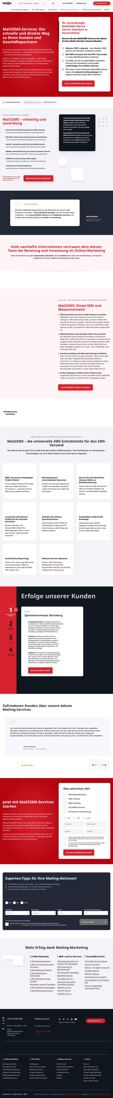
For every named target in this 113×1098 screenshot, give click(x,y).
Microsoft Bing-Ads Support (38, 1078)
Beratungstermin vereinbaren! (38, 178)
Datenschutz (17, 1094)
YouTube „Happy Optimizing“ (92, 1075)
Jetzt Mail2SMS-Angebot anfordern (75, 387)
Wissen (36, 3)
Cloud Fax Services (92, 965)
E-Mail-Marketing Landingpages (42, 988)
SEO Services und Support (38, 1067)
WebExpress (59, 570)
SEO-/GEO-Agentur (38, 9)
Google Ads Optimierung (37, 1075)
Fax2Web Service (64, 994)
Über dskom (28, 3)
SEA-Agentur (52, 9)
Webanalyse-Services (36, 1069)
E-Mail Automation (62, 1069)
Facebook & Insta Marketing (11, 1072)
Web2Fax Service (64, 988)
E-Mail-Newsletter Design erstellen (40, 980)
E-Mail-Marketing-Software (41, 970)
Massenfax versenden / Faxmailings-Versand (66, 983)
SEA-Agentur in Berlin (9, 1067)
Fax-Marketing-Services (10, 1078)
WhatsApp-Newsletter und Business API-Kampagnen (68, 962)
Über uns (86, 1064)
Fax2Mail (59, 1075)
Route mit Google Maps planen (43, 1032)
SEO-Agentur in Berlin (9, 1064)
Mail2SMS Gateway (65, 976)
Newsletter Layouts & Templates (43, 984)
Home (21, 3)
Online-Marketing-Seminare (91, 9)
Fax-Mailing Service (65, 979)
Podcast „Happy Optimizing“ (92, 1072)
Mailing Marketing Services (32, 102)
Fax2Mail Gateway (92, 971)
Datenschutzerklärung (97, 838)
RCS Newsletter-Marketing (68, 973)
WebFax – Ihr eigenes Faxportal (97, 968)
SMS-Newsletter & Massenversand (64, 968)
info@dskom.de (81, 3)
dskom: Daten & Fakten (90, 1081)
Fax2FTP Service (64, 991)
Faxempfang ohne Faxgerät (95, 977)
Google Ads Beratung (36, 1072)
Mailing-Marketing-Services (69, 9)
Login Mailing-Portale (100, 3)
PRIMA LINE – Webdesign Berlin (100, 1094)
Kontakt (106, 9)
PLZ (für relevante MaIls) (92, 909)
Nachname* (35, 909)
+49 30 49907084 (67, 3)
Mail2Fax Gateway (92, 974)
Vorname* (8, 909)
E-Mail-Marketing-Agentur (40, 961)
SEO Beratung (34, 1064)
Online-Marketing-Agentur (20, 9)
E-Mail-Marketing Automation (41, 991)
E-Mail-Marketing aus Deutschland (38, 974)
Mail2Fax (59, 1078)
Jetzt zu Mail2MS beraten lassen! (78, 83)
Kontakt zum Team (89, 1078)
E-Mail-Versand (61, 1064)
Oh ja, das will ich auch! (40, 670)
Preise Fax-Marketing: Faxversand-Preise (93, 987)
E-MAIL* (60, 909)
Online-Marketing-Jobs (90, 1067)
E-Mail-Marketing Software (64, 1067)
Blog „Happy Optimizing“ (91, 1069)
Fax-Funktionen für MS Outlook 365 (97, 981)
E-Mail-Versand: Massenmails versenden (42, 966)
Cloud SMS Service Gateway (96, 961)
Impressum (7, 1094)
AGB (25, 1094)
